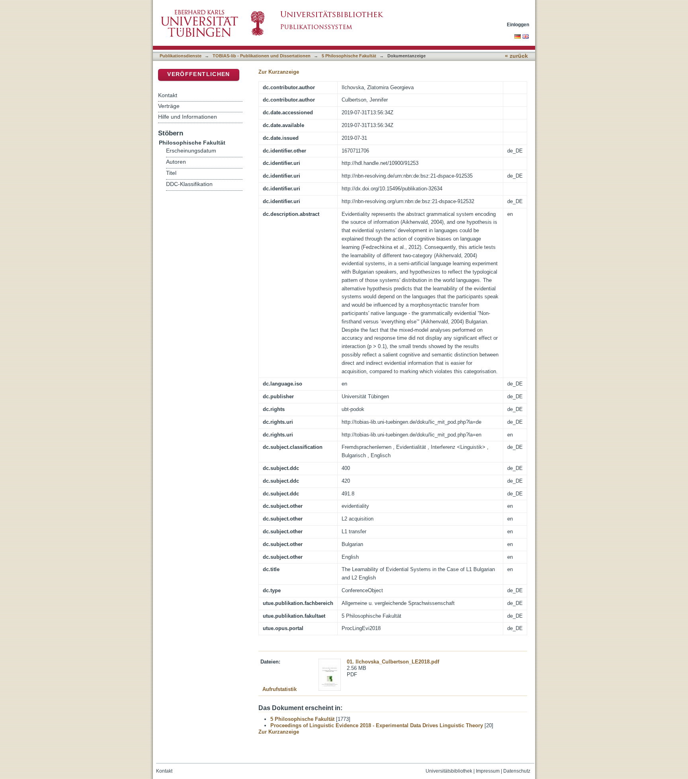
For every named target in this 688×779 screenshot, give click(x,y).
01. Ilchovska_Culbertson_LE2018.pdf (393, 662)
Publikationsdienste (180, 55)
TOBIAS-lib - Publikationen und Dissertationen (262, 55)
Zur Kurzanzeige (278, 72)
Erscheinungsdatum (191, 151)
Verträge (169, 106)
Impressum (488, 771)
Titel (171, 173)
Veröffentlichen (198, 74)
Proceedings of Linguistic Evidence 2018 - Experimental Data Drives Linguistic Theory (376, 725)
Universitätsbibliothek (449, 771)
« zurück (516, 56)
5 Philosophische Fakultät (349, 55)
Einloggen (518, 24)
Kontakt (167, 95)
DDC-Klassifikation (189, 184)
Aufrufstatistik (279, 689)
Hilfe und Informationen (187, 117)
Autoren (176, 162)
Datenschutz (516, 771)
